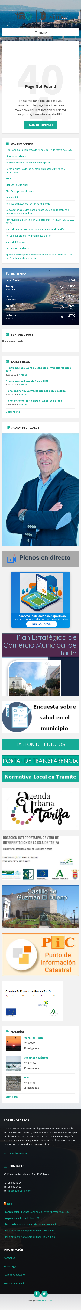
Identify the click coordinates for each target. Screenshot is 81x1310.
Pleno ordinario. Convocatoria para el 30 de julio (36, 390)
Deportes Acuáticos (36, 1057)
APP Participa (13, 197)
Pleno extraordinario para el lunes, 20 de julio (34, 400)
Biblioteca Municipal (17, 185)
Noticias (23, 374)
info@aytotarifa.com (19, 1190)
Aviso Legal (10, 1266)
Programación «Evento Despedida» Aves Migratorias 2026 (38, 369)
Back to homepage (40, 125)
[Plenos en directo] (40, 565)
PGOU (9, 178)
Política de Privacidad (16, 1283)
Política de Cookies (14, 1275)
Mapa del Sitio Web (16, 242)
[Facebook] (37, 1294)
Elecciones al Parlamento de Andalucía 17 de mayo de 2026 (39, 150)
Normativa (9, 1257)
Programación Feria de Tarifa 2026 (27, 381)
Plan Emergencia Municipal (20, 191)
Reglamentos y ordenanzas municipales (28, 162)
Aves (26, 1077)
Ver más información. (15, 1153)
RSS (9, 1203)
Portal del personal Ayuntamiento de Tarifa (30, 235)
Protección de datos (17, 248)
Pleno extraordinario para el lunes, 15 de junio (29, 1236)
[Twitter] (44, 1294)
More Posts (13, 411)
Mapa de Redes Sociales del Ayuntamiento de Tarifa (35, 229)
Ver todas (12, 1096)
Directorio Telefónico (17, 156)
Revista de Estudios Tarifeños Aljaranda (28, 203)
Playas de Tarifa (34, 1037)
